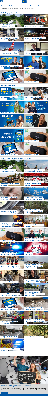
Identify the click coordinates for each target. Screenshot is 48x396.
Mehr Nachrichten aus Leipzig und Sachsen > (16, 158)
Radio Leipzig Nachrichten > (10, 13)
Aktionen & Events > (8, 85)
